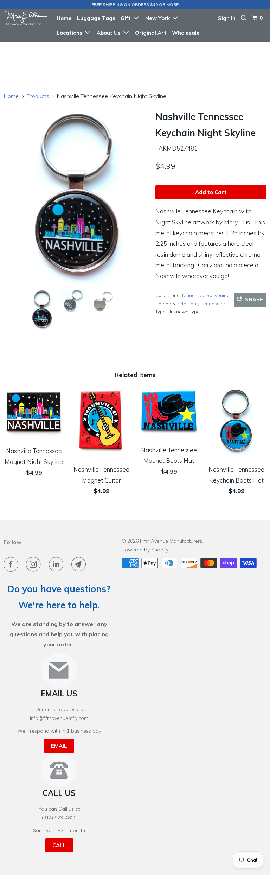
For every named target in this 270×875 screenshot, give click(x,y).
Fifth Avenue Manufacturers (171, 541)
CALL (59, 845)
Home (64, 18)
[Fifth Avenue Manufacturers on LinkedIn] (57, 564)
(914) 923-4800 (59, 818)
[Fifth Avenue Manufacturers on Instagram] (35, 564)
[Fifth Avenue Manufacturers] (25, 18)
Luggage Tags (96, 18)
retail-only (189, 303)
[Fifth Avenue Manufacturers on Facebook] (12, 564)
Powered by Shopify (145, 550)
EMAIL (59, 745)
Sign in (227, 18)
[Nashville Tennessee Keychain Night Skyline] (76, 195)
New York (159, 18)
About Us (110, 33)
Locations (71, 33)
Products (37, 96)
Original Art (151, 33)
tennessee (213, 303)
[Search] (244, 18)
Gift (127, 18)
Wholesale (186, 33)
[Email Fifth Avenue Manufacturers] (80, 564)
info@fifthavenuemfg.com (59, 718)
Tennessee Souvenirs (204, 295)
